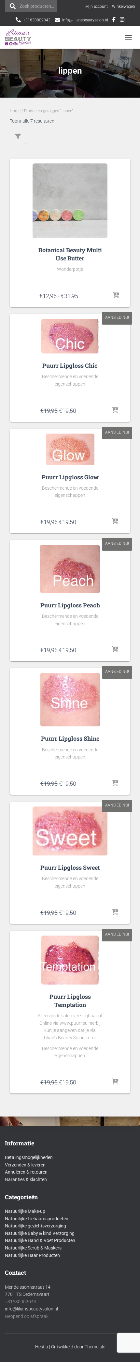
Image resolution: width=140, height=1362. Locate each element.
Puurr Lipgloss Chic (70, 365)
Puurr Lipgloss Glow (70, 477)
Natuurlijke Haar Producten (32, 1255)
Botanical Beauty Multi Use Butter (70, 254)
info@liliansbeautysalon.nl (85, 20)
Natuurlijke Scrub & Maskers (33, 1247)
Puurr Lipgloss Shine (70, 738)
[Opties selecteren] (115, 296)
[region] (70, 1328)
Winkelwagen (123, 6)
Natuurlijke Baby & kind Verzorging (40, 1233)
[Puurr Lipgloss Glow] (70, 449)
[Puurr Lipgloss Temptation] (70, 960)
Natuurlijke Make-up (25, 1211)
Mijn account (96, 6)
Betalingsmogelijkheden (29, 1157)
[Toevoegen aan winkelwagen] (115, 410)
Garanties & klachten (26, 1179)
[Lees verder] (115, 650)
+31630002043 (36, 20)
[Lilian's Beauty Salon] (20, 37)
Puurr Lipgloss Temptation (70, 1001)
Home (15, 111)
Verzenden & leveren (25, 1164)
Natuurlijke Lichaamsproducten (36, 1218)
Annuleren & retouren (26, 1172)
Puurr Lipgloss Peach (70, 605)
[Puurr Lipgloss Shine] (70, 699)
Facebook (114, 20)
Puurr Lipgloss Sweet (70, 867)
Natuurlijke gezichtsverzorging (35, 1225)
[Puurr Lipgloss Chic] (70, 336)
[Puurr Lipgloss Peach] (70, 569)
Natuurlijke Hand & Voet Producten (40, 1240)
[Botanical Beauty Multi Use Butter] (70, 200)
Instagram (122, 20)
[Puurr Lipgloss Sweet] (70, 830)
